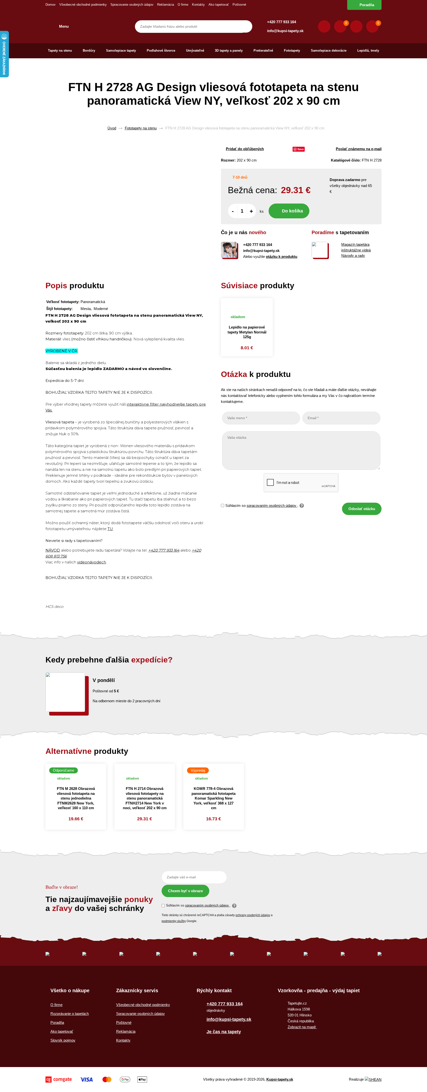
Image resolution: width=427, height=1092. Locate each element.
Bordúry (89, 50)
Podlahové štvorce (161, 50)
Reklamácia (165, 4)
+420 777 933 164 (281, 22)
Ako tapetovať (219, 4)
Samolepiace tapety (121, 50)
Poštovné (239, 4)
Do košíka (292, 210)
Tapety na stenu (60, 50)
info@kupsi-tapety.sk (285, 31)
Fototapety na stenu (141, 128)
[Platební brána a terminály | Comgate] (96, 1079)
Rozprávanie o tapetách (69, 1013)
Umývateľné (195, 50)
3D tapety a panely (229, 50)
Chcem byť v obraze (185, 891)
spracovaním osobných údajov (272, 505)
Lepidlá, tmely (368, 50)
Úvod (111, 128)
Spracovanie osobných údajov (131, 4)
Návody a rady (353, 255)
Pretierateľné (263, 50)
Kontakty (198, 4)
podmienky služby (174, 921)
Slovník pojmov (62, 1040)
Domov (50, 4)
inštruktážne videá (356, 250)
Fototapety (292, 50)
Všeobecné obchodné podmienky (83, 4)
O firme (183, 4)
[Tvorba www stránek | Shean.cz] (373, 1079)
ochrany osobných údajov (252, 915)
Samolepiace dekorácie (328, 50)
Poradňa (367, 5)
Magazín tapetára (355, 244)
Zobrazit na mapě (302, 1027)
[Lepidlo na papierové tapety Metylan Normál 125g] (247, 303)
